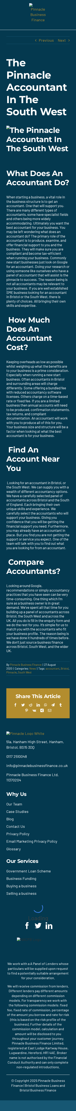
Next (62, 40)
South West (25, 672)
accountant (53, 668)
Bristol (65, 668)
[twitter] (38, 925)
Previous (46, 40)
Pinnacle (11, 672)
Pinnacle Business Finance (26, 664)
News (32, 668)
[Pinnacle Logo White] (25, 733)
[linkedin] (49, 925)
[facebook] (27, 925)
